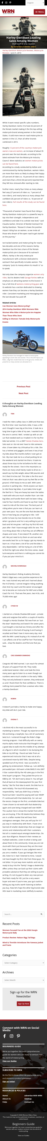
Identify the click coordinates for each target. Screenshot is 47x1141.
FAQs (5, 1102)
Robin (13, 699)
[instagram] (7, 2)
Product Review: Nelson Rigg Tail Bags (19, 937)
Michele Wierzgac (18, 566)
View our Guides (10, 1061)
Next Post (23, 393)
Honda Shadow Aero (34, 441)
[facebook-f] (3, 2)
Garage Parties (31, 277)
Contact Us (29, 1102)
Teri (12, 414)
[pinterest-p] (10, 2)
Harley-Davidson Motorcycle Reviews (18, 50)
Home (5, 1095)
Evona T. (14, 719)
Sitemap (28, 1099)
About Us (7, 1099)
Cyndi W (14, 606)
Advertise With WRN (33, 1095)
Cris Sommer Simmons (20, 655)
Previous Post (23, 386)
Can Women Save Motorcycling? (16, 306)
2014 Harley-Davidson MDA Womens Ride (20, 309)
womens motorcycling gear (28, 284)
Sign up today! (9, 1081)
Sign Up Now (23, 1003)
